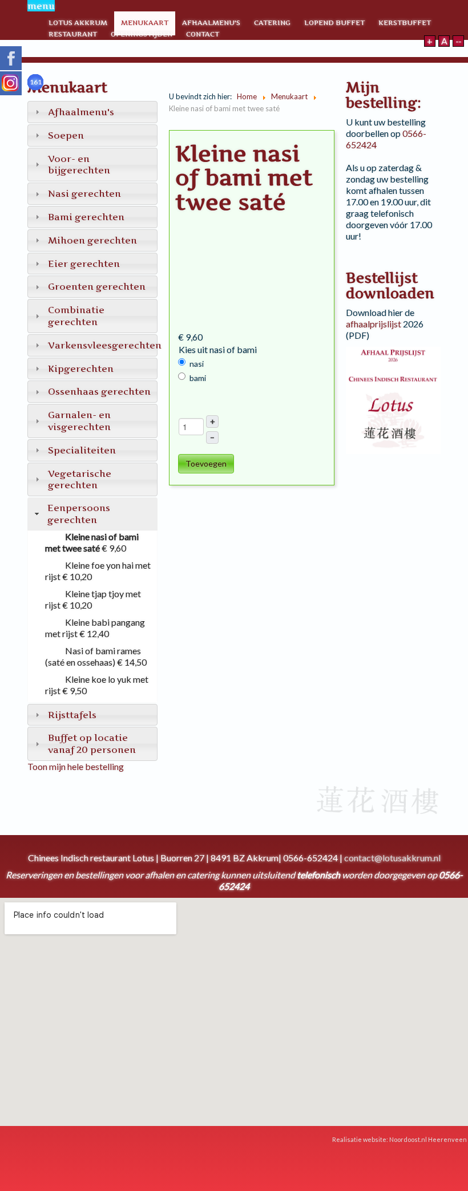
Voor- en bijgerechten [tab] (79, 164)
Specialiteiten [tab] (82, 450)
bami (197, 378)
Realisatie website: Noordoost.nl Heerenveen (400, 1139)
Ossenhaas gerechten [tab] (99, 391)
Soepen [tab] (66, 135)
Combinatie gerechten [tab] (76, 315)
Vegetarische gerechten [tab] (79, 479)
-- (458, 40)
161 (36, 82)
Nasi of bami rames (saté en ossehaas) (93, 656)
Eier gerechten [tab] (84, 263)
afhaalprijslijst (373, 323)
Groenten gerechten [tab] (97, 286)
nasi (196, 363)
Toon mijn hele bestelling (75, 766)
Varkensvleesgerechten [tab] (103, 345)
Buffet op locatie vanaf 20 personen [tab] (92, 743)
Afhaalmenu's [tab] (81, 112)
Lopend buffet (334, 22)
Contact (202, 34)
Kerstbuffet (404, 22)
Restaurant (73, 34)
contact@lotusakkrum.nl (392, 857)
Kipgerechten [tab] (81, 368)
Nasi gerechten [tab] (84, 193)
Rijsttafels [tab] (72, 714)
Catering (272, 22)
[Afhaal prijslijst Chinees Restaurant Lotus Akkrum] (393, 399)
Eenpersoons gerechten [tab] (78, 513)
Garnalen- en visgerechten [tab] (79, 420)
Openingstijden (141, 34)
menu (41, 5)
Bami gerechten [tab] (86, 216)
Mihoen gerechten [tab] (92, 240)
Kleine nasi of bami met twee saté (92, 542)
